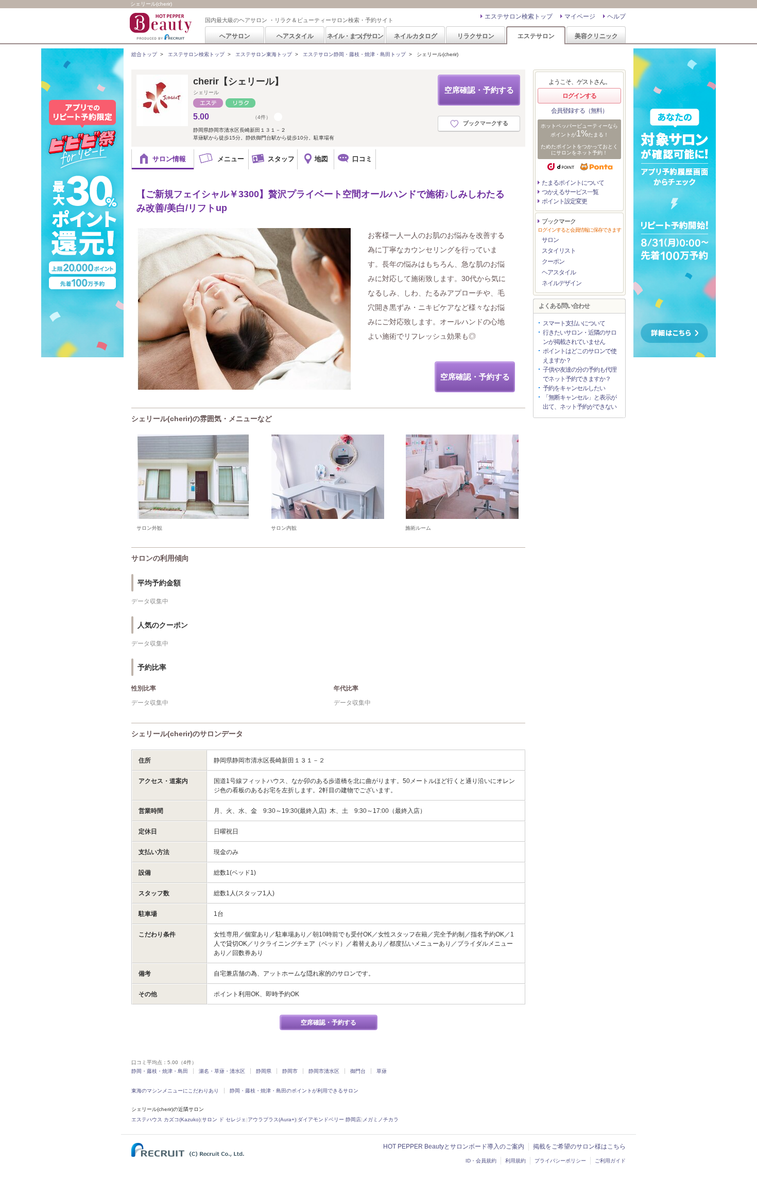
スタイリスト (559, 250)
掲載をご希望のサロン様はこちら (579, 1146)
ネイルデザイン (561, 283)
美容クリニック (596, 36)
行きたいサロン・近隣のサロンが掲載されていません (579, 337)
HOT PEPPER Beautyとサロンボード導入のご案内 (453, 1146)
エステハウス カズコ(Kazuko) (165, 1119)
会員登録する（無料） (579, 110)
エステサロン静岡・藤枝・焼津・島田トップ (354, 54)
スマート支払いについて (574, 323)
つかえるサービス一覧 (570, 192)
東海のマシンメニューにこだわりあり (175, 1090)
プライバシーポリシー (560, 1160)
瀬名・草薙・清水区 (222, 1071)
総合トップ (144, 54)
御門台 (358, 1071)
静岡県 (263, 1071)
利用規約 (515, 1160)
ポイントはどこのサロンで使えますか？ (579, 356)
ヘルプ (616, 16)
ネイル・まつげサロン (355, 36)
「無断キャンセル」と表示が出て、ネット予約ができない (579, 402)
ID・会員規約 (481, 1160)
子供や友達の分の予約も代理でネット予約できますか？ (579, 374)
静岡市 (290, 1071)
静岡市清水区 (323, 1071)
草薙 (381, 1071)
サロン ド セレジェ (224, 1119)
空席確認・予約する (479, 89)
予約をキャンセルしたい (574, 388)
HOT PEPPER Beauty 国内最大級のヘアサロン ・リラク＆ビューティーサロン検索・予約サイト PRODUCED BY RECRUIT (161, 26)
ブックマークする (485, 123)
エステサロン (536, 36)
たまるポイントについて (573, 182)
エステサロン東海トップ (263, 54)
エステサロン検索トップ (519, 16)
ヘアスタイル (295, 36)
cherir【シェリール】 (238, 81)
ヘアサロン (234, 36)
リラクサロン (475, 36)
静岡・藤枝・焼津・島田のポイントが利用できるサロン (294, 1090)
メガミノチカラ (381, 1119)
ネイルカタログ (415, 36)
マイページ (579, 16)
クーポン (553, 261)
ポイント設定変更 (564, 201)
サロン (550, 240)
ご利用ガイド (610, 1160)
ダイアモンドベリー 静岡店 (329, 1119)
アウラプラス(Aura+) (272, 1119)
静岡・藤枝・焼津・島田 (159, 1071)
